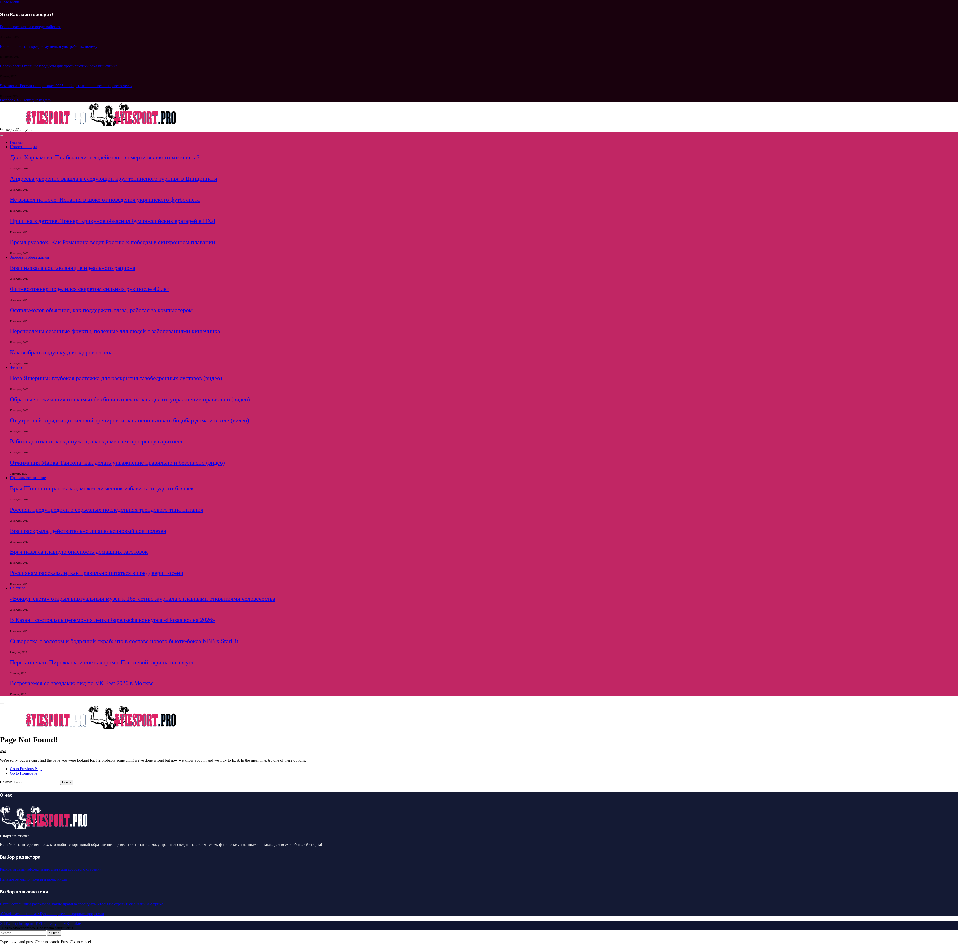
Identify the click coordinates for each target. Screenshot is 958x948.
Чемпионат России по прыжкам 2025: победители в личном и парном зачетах (66, 86)
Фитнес (16, 367)
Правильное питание (28, 478)
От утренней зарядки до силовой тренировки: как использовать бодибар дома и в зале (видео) (129, 420)
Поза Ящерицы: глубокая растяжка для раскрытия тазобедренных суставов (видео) (116, 378)
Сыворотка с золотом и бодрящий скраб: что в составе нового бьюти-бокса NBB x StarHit (124, 641)
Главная (16, 142)
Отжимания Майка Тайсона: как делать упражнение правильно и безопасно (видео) (117, 462)
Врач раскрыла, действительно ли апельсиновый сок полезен (88, 531)
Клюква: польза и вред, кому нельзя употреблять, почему (48, 46)
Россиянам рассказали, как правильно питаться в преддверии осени (96, 573)
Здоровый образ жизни (29, 257)
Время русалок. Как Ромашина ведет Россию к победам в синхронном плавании (112, 242)
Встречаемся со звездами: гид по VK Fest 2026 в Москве (82, 683)
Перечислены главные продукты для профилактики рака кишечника (58, 66)
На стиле (17, 588)
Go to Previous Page (26, 769)
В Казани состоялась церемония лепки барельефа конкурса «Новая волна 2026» (112, 620)
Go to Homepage (23, 773)
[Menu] (2, 135)
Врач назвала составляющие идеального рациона (72, 268)
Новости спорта (23, 147)
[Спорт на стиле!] (88, 125)
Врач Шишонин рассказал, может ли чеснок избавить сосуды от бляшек (102, 488)
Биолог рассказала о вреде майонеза (30, 27)
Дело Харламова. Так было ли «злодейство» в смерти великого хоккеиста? (105, 157)
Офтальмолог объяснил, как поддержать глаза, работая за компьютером (101, 310)
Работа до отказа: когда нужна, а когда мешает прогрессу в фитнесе (97, 441)
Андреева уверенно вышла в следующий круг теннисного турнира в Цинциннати (113, 178)
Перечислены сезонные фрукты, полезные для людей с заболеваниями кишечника (115, 331)
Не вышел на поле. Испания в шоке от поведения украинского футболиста (105, 199)
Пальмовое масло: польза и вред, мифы (33, 879)
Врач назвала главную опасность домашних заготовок (79, 551)
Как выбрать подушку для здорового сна (61, 352)
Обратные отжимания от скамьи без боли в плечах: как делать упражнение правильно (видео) (130, 399)
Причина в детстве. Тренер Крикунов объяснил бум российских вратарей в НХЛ (112, 221)
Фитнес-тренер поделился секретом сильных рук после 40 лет (89, 289)
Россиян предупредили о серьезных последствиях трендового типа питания (106, 509)
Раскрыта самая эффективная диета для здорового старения (50, 869)
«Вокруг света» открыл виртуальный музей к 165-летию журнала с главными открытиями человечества (142, 598)
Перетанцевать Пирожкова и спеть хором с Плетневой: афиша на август (102, 662)
